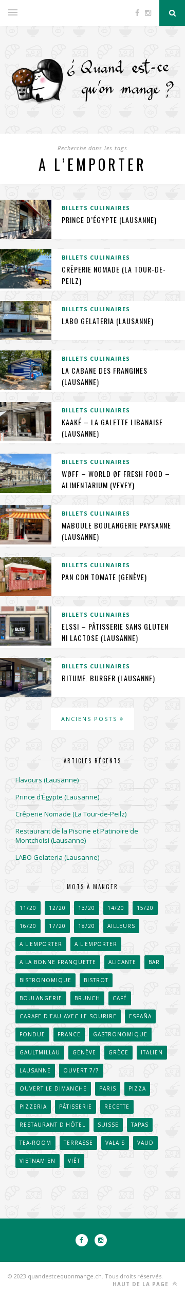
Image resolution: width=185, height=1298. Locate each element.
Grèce (118, 1052)
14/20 (115, 907)
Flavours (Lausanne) (47, 779)
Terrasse (78, 1142)
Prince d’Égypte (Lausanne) (109, 219)
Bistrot (96, 980)
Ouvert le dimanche (53, 1088)
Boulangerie (41, 998)
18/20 (86, 926)
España (140, 1016)
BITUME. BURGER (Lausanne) (108, 677)
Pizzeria (33, 1106)
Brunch (87, 998)
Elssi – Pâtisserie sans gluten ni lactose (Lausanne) (115, 632)
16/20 (28, 926)
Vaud (145, 1142)
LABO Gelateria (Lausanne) (108, 320)
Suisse (108, 1124)
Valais (115, 1142)
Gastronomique (120, 1034)
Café (120, 998)
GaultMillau (40, 1052)
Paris (107, 1088)
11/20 (28, 907)
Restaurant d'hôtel (52, 1124)
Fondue (32, 1034)
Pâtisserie (75, 1106)
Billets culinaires (96, 208)
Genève (84, 1052)
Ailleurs (121, 926)
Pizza (137, 1088)
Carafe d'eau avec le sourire (68, 1016)
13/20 (86, 907)
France (69, 1034)
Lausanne (35, 1070)
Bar (154, 962)
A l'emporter (41, 944)
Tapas (140, 1124)
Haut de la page (142, 1284)
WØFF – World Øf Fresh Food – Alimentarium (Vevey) (116, 479)
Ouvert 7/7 (81, 1070)
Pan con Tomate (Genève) (104, 576)
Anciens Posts (90, 719)
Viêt (74, 1160)
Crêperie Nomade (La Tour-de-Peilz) (70, 814)
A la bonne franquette (58, 962)
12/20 (57, 907)
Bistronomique (45, 980)
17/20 (57, 926)
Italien (152, 1052)
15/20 (145, 907)
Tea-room (35, 1142)
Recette (117, 1106)
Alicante (122, 962)
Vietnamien (37, 1160)
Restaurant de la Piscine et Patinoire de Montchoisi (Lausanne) (76, 835)
